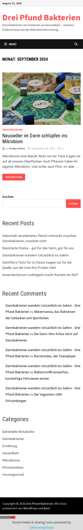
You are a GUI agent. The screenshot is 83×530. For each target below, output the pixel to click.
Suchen (8, 196)
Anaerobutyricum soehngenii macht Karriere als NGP (40, 274)
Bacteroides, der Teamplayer (55, 356)
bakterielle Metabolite (18, 431)
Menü (12, 44)
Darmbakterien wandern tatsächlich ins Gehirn (35, 255)
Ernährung (9, 446)
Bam (47, 508)
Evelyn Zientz (17, 148)
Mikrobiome (11, 460)
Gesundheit (10, 453)
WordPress (31, 508)
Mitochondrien (12, 467)
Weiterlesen (13, 177)
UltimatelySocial (41, 527)
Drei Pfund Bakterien (41, 17)
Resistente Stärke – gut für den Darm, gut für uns (38, 248)
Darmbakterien (13, 438)
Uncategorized (12, 129)
